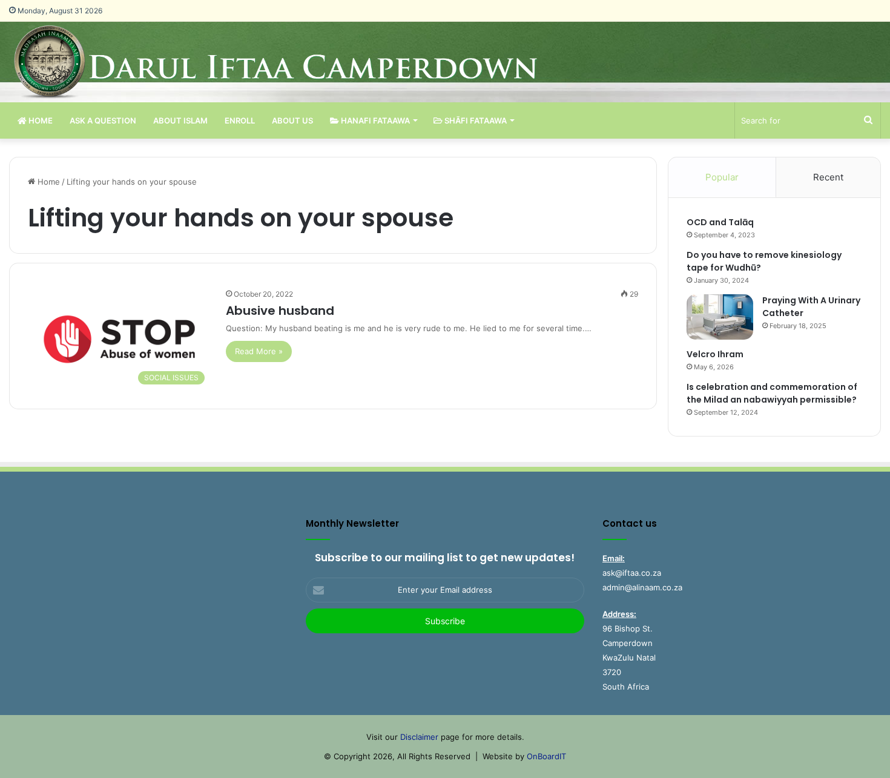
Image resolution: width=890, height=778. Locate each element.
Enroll (240, 120)
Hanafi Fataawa (374, 120)
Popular (722, 177)
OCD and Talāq (720, 222)
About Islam (180, 120)
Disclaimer (419, 737)
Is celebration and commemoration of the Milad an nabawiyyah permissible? (772, 393)
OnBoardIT (546, 756)
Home (40, 120)
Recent (828, 177)
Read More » (259, 351)
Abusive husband (280, 310)
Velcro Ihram (715, 354)
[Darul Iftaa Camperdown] (295, 62)
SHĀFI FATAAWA (475, 120)
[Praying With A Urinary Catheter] (720, 317)
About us (292, 120)
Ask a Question (103, 120)
